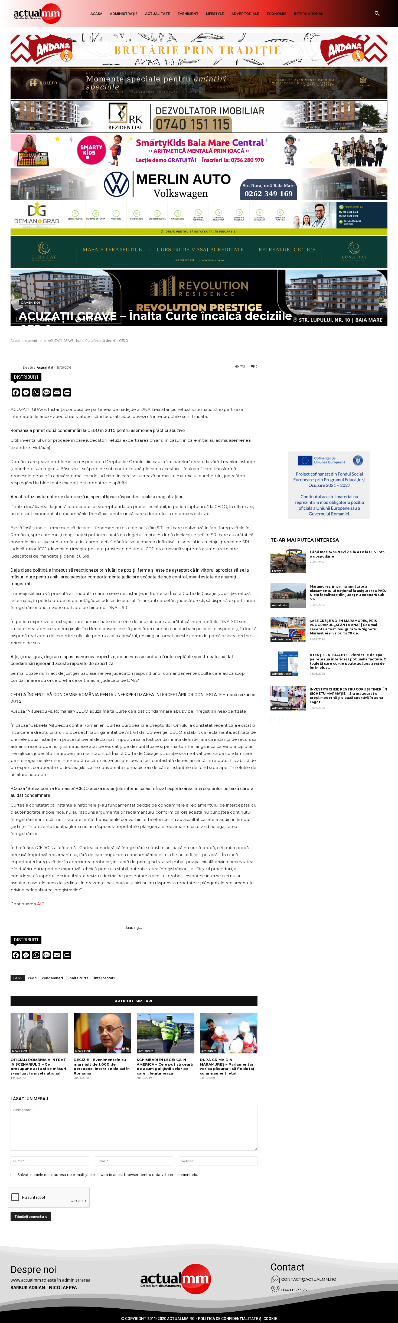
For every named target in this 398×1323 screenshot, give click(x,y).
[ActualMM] (17, 367)
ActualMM (45, 367)
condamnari (52, 977)
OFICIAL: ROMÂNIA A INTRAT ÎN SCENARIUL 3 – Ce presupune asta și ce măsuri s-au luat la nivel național (38, 1066)
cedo (32, 977)
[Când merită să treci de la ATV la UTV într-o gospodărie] (288, 561)
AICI (41, 903)
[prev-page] (273, 719)
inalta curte (78, 977)
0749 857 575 (294, 1290)
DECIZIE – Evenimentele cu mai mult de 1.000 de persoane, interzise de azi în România (102, 1066)
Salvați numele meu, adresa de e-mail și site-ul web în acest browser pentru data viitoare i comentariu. (107, 1174)
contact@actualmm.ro (308, 1279)
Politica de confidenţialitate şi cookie (237, 1319)
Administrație (281, 639)
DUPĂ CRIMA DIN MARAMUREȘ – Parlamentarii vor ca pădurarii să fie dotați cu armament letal (228, 1066)
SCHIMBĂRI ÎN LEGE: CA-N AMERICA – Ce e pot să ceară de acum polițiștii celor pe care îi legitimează (165, 1066)
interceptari (104, 977)
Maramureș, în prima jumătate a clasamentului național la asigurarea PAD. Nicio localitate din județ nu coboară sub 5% (348, 592)
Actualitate (145, 1051)
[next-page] (282, 719)
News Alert (19, 1051)
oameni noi (30, 302)
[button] (377, 14)
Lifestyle (277, 571)
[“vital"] (329, 485)
